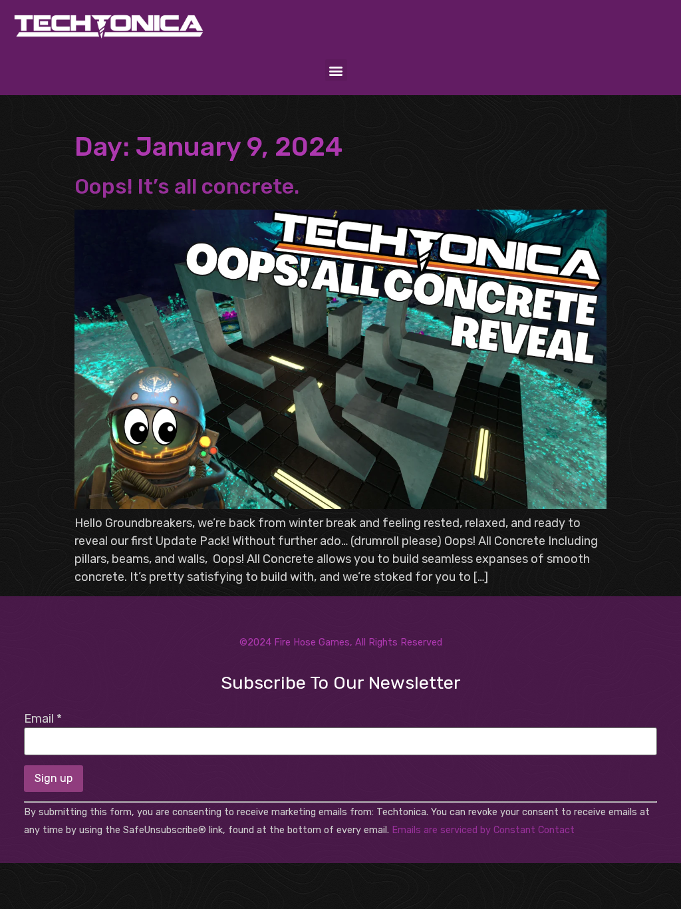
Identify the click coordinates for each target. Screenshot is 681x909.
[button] (336, 70)
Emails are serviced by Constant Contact (483, 830)
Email (43, 719)
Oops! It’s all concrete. (186, 186)
